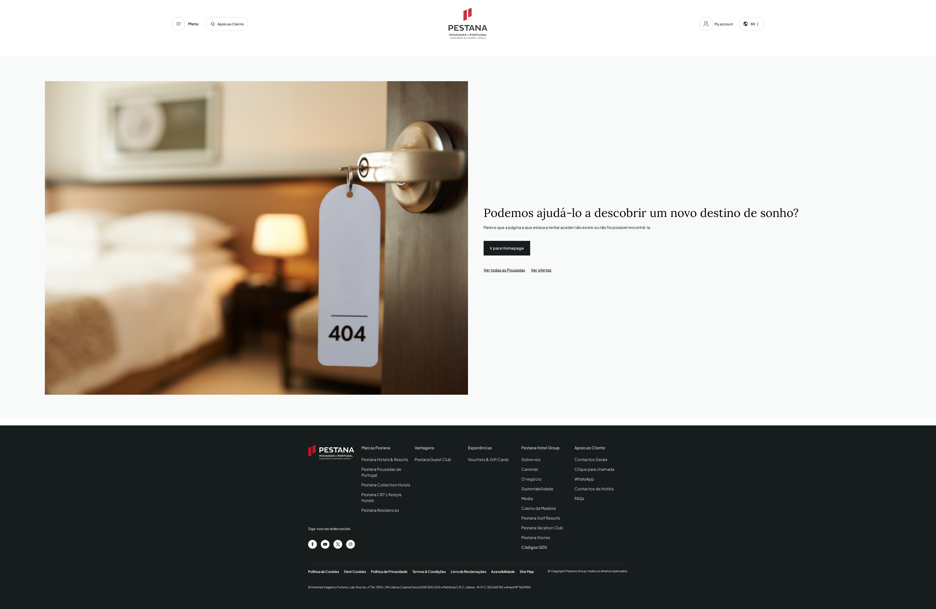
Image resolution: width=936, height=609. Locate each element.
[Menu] (178, 24)
